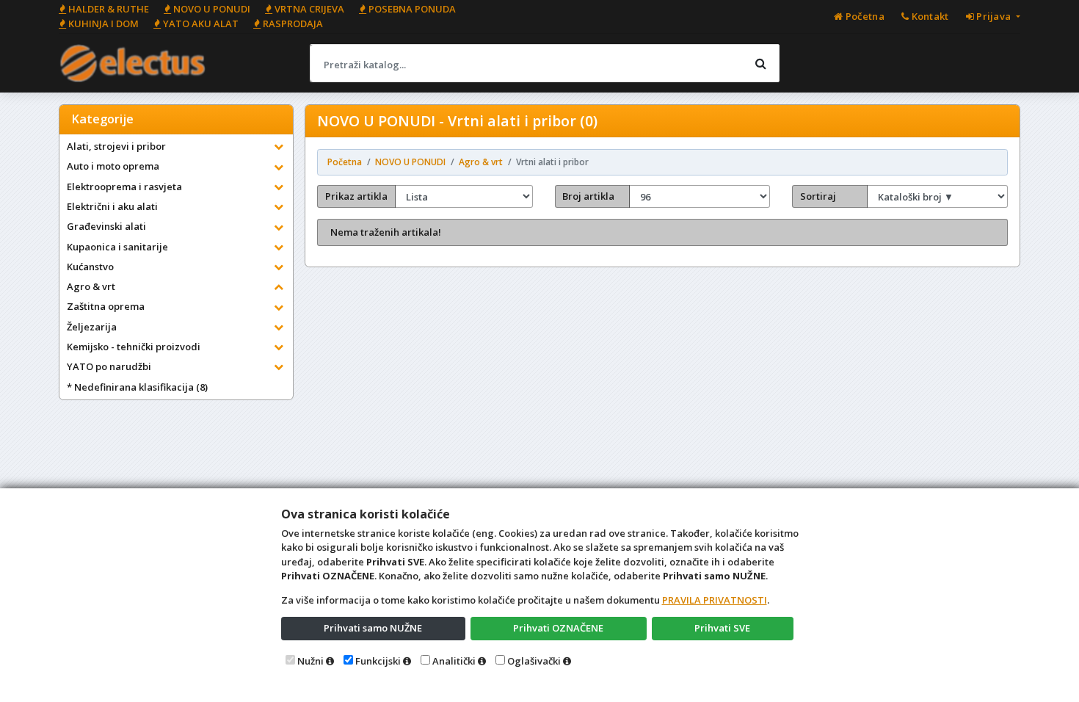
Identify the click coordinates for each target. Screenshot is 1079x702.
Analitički (454, 660)
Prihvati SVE (722, 627)
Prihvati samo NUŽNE (373, 627)
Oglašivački (534, 660)
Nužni (310, 660)
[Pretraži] (760, 63)
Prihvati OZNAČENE (558, 627)
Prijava (994, 16)
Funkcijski (378, 660)
